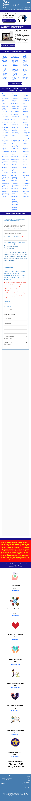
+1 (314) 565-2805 (25, 7)
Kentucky (4, 77)
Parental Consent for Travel (5, 164)
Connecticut (5, 63)
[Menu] (28, 2)
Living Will (25, 111)
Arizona (5, 57)
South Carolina (25, 61)
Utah (25, 68)
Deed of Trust (5, 119)
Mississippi (15, 61)
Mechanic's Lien (26, 117)
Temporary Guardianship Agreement (15, 116)
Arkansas (4, 59)
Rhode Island (25, 58)
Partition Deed (26, 141)
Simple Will (15, 103)
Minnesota (15, 60)
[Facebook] (4, 783)
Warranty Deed (16, 145)
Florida (5, 66)
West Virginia (25, 75)
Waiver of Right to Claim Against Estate (16, 142)
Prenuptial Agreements (15, 684)
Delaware (4, 65)
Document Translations (15, 609)
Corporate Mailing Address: (7, 775)
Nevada (15, 66)
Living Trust (5, 137)
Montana (15, 64)
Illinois (4, 72)
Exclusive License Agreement (15, 182)
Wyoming (25, 78)
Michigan (15, 59)
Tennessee (25, 65)
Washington (25, 72)
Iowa (4, 74)
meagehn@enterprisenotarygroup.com (19, 9)
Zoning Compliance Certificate (15, 153)
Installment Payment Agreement (15, 207)
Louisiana (4, 78)
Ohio (15, 78)
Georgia (5, 68)
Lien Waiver (25, 109)
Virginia (25, 70)
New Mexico (15, 72)
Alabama (4, 55)
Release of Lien (5, 183)
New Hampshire (15, 68)
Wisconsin (25, 77)
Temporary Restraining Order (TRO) (26, 188)
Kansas (5, 75)
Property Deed (5, 170)
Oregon (25, 55)
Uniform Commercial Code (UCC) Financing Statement (15, 129)
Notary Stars (25, 793)
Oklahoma (15, 79)
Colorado (4, 61)
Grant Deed (15, 188)
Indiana (5, 73)
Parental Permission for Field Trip (26, 138)
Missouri (15, 62)
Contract (4, 117)
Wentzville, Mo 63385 (5, 779)
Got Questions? (15, 761)
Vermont (25, 69)
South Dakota (25, 63)
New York (15, 73)
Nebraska (15, 65)
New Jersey (15, 70)
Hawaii (4, 69)
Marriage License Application (5, 143)
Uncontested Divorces (15, 705)
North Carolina (15, 75)
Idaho (4, 70)
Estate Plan (15, 178)
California (4, 60)
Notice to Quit (26, 132)
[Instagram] (2, 783)
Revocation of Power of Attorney (5, 196)
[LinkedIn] (1, 783)
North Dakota (15, 77)
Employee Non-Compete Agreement (16, 167)
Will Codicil (15, 146)
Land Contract (26, 105)
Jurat (24, 103)
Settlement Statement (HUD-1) (25, 180)
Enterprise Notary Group (6, 778)
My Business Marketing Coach (14, 793)
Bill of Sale (4, 109)
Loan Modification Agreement (26, 114)
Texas (25, 66)
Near (14, 613)
